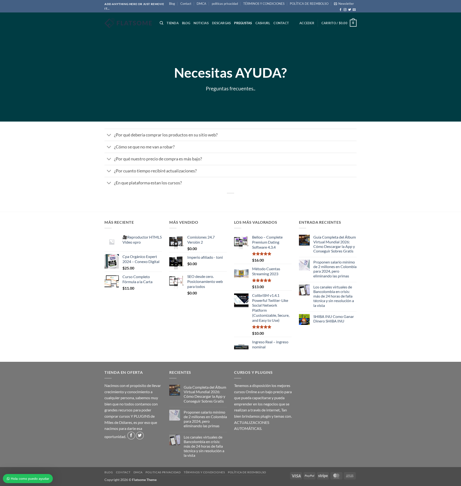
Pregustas (243, 23)
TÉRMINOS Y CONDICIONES (264, 4)
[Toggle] (109, 135)
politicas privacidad (225, 4)
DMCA (201, 4)
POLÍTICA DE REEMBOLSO (309, 4)
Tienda (173, 23)
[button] (344, 3)
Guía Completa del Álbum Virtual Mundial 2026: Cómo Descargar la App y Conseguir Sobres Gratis (334, 244)
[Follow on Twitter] (349, 10)
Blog (172, 4)
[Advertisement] (230, 70)
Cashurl (262, 23)
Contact (185, 4)
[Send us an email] (354, 10)
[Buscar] (161, 23)
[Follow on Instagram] (345, 10)
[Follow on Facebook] (340, 10)
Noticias (201, 23)
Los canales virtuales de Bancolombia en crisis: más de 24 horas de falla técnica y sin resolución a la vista (333, 296)
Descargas (221, 23)
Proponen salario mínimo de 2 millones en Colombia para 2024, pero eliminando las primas (335, 269)
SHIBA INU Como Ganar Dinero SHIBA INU (333, 318)
